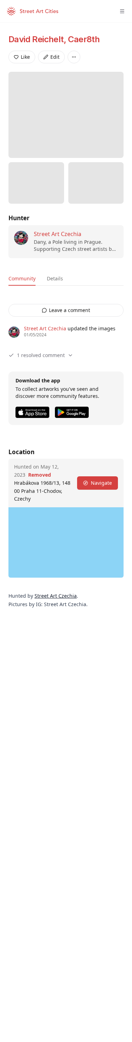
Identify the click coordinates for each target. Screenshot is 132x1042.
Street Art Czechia (57, 234)
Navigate (101, 482)
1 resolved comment (41, 355)
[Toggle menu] (122, 11)
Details (55, 278)
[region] (66, 542)
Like (25, 56)
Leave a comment (69, 310)
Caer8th (84, 39)
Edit (54, 56)
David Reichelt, (38, 39)
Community (22, 278)
